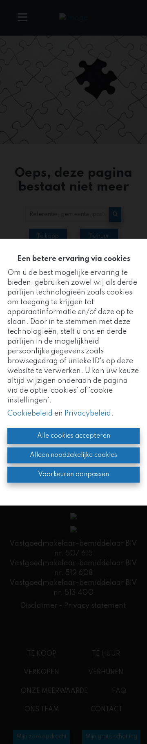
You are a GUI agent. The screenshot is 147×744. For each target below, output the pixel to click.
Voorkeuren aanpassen (73, 474)
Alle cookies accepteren (73, 436)
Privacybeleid (88, 413)
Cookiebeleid (30, 413)
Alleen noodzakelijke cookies (73, 455)
